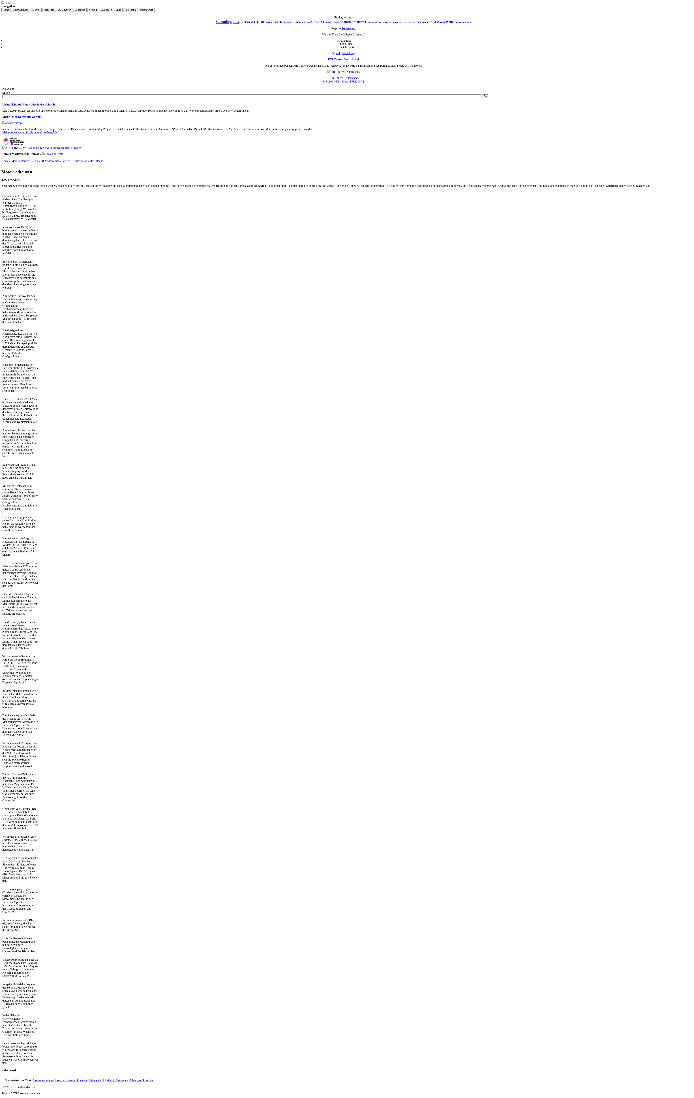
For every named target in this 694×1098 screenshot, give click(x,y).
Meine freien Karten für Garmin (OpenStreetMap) (30, 132)
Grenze (315, 21)
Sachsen (416, 21)
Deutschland (247, 21)
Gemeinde (307, 22)
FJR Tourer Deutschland (343, 59)
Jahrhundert (327, 22)
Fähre (289, 21)
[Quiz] (336, 53)
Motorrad (360, 21)
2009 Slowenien (50, 160)
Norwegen (387, 22)
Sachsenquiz (348, 28)
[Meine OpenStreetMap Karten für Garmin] (12, 122)
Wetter (450, 22)
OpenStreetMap (397, 22)
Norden (379, 22)
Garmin (298, 21)
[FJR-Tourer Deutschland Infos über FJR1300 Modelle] (343, 71)
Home (4, 160)
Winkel (459, 22)
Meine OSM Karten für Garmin (21, 116)
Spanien (434, 22)
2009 (35, 160)
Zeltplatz (467, 22)
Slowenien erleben (43, 1080)
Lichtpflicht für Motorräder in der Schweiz (28, 104)
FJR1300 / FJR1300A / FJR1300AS (343, 81)
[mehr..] (245, 110)
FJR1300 (260, 22)
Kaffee (336, 22)
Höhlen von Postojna (141, 1080)
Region (407, 22)
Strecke (441, 22)
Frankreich (268, 22)
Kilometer (346, 22)
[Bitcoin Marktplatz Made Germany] (52, 153)
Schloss (426, 21)
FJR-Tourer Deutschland (343, 77)
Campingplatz (227, 21)
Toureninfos (80, 160)
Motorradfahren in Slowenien (71, 1080)
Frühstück (279, 22)
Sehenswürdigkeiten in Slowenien (108, 1080)
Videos (66, 160)
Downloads (96, 160)
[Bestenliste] (347, 53)
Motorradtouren (371, 22)
